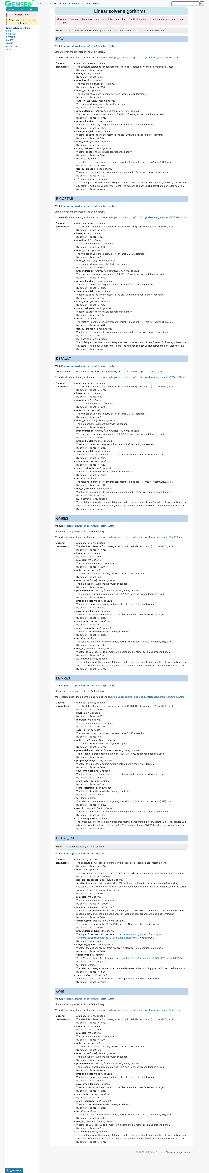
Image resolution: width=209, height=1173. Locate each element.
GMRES (9, 40)
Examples (74, 3)
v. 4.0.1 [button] (41, 3)
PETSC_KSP (11, 46)
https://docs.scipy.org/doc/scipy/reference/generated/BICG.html (146, 57)
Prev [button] (11, 9)
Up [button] (22, 9)
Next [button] (32, 9)
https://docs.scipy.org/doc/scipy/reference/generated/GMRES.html (147, 537)
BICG (8, 31)
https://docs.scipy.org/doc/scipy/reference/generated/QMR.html (145, 1010)
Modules (86, 3)
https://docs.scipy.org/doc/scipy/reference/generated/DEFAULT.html (148, 377)
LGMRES (10, 43)
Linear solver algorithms (18, 28)
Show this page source (178, 1152)
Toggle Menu (14, 1170)
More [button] (96, 3)
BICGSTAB (11, 34)
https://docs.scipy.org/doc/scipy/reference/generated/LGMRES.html (147, 696)
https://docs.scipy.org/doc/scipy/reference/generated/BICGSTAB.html (148, 217)
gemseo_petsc (84, 846)
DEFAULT (10, 37)
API (65, 3)
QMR (8, 49)
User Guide (55, 3)
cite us (19, 20)
